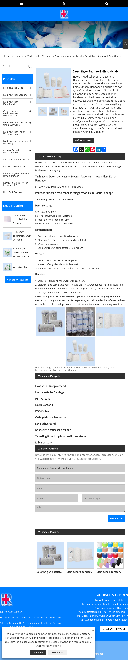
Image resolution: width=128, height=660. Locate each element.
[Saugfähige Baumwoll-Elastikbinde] (42, 111)
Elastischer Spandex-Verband (81, 572)
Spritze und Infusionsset (16, 159)
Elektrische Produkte (14, 166)
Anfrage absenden (83, 140)
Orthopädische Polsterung (50, 417)
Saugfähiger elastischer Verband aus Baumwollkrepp (51, 572)
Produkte (19, 56)
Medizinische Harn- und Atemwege (16, 142)
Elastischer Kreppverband (68, 56)
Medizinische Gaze (13, 87)
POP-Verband (43, 411)
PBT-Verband (43, 398)
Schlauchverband (45, 423)
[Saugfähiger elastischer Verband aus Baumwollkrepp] (50, 554)
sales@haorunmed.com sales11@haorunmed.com (33, 617)
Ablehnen (38, 652)
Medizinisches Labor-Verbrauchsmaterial (14, 132)
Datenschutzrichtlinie (48, 645)
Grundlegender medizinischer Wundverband (11, 113)
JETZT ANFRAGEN (114, 628)
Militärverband (44, 442)
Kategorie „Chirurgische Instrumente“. (15, 184)
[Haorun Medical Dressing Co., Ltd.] (64, 13)
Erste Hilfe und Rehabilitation (11, 151)
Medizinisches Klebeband (10, 103)
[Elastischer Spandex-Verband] (80, 554)
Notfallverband (44, 405)
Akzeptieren (58, 652)
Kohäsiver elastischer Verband (53, 430)
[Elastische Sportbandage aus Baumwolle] (110, 554)
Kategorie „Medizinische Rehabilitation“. (16, 174)
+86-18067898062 (13, 612)
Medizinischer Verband (39, 56)
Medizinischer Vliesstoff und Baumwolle (15, 123)
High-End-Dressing (13, 192)
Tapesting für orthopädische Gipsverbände (60, 436)
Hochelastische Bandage (49, 392)
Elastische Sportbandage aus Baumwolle (111, 572)
